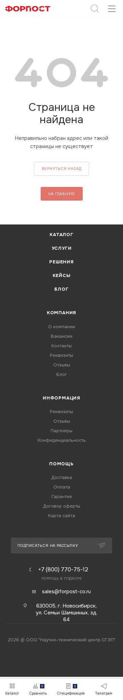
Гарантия (62, 496)
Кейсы (62, 275)
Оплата (61, 487)
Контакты (61, 346)
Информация (61, 398)
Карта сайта (61, 516)
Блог (61, 289)
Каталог (61, 234)
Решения (61, 262)
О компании (61, 327)
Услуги (62, 248)
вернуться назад (62, 168)
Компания (61, 313)
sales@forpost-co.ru (66, 591)
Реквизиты (61, 355)
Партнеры (61, 431)
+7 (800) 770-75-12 (63, 569)
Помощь (61, 464)
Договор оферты (61, 506)
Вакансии (61, 336)
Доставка (61, 477)
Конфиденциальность (62, 440)
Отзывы (61, 365)
